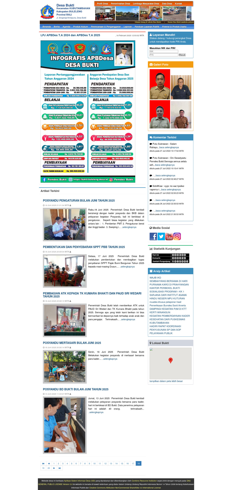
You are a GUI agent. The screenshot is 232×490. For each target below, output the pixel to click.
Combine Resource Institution (144, 480)
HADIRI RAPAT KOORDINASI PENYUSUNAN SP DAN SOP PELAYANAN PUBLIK (165, 329)
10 (94, 463)
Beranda (47, 26)
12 (105, 463)
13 (111, 463)
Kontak (178, 3)
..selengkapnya (128, 227)
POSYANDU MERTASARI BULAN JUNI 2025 (72, 343)
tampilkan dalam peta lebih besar (166, 381)
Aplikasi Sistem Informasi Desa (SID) (79, 480)
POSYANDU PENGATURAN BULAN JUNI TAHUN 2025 (79, 200)
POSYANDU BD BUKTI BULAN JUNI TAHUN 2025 (75, 389)
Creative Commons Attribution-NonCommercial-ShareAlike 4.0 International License (125, 487)
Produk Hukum (80, 26)
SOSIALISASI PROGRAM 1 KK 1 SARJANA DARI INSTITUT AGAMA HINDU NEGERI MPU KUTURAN (168, 295)
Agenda (66, 26)
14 (116, 463)
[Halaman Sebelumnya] (49, 463)
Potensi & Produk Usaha (174, 26)
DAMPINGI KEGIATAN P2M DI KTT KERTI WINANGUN (168, 310)
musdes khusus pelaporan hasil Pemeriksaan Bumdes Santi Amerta (168, 303)
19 (43, 468)
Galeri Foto (160, 64)
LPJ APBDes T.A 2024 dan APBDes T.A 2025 (70, 35)
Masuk (182, 55)
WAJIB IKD (155, 277)
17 (133, 463)
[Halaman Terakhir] (60, 468)
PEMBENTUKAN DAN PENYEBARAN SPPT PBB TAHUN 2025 (84, 247)
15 (122, 463)
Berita (57, 26)
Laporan (128, 26)
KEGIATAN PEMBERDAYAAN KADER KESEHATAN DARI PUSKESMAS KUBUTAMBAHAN (170, 319)
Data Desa (167, 3)
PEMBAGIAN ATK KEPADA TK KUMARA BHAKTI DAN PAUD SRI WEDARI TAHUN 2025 (92, 294)
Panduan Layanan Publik (147, 26)
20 (49, 468)
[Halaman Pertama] (43, 463)
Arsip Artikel (161, 271)
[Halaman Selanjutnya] (54, 468)
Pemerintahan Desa (120, 3)
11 (100, 463)
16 (127, 463)
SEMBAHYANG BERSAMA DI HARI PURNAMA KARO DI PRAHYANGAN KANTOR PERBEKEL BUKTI (169, 284)
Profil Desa (102, 3)
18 (138, 463)
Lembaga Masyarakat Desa (146, 3)
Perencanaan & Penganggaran (106, 26)
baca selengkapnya (169, 147)
